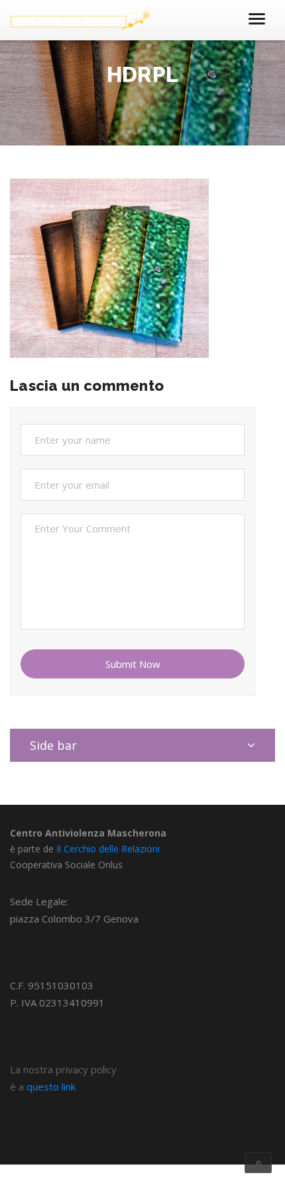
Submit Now (132, 664)
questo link (51, 1086)
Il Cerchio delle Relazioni (108, 848)
